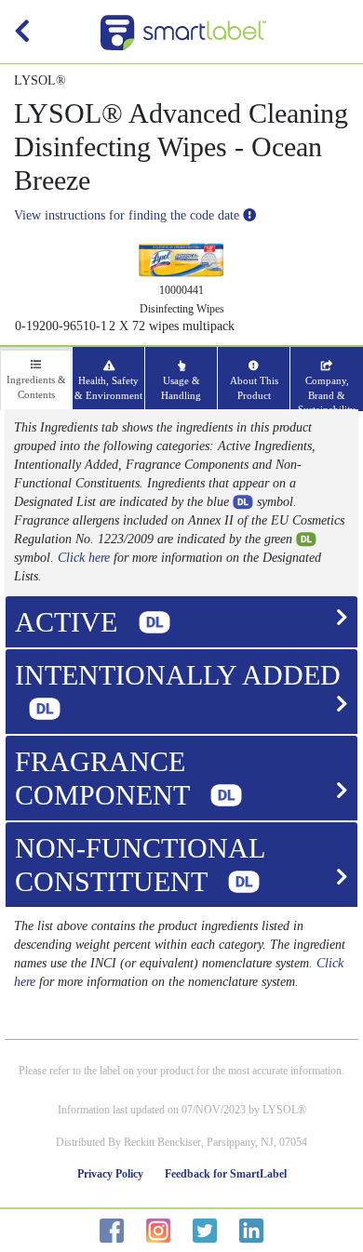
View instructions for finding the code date (128, 215)
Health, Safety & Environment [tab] (108, 388)
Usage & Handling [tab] (181, 388)
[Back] (22, 35)
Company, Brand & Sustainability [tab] (327, 393)
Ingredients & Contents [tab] (36, 387)
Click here (84, 558)
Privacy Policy (110, 1173)
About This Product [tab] (254, 388)
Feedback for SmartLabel (226, 1173)
